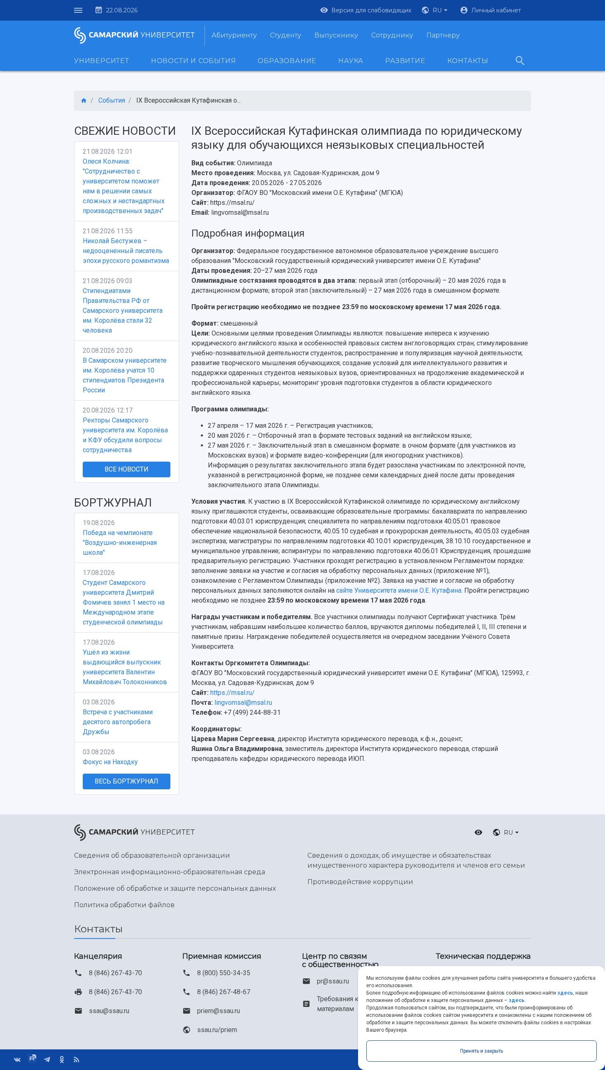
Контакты (468, 61)
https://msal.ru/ (232, 693)
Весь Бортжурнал (126, 781)
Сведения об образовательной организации (152, 855)
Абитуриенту (234, 35)
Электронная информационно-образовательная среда (169, 872)
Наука (350, 61)
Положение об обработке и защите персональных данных (175, 888)
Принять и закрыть (481, 1051)
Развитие (405, 61)
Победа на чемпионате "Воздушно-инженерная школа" (120, 542)
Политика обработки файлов (124, 905)
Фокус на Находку (110, 762)
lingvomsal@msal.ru (243, 702)
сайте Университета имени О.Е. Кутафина (398, 590)
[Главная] (84, 101)
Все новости (127, 469)
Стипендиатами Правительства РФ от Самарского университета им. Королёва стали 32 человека (123, 310)
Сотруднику (392, 35)
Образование (287, 61)
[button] (435, 10)
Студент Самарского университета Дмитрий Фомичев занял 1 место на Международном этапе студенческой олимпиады (124, 602)
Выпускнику (336, 35)
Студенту (285, 35)
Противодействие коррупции (360, 882)
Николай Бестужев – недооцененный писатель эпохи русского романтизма (126, 251)
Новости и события (193, 61)
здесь (565, 993)
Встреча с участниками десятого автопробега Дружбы (118, 722)
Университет (101, 61)
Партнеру (443, 35)
